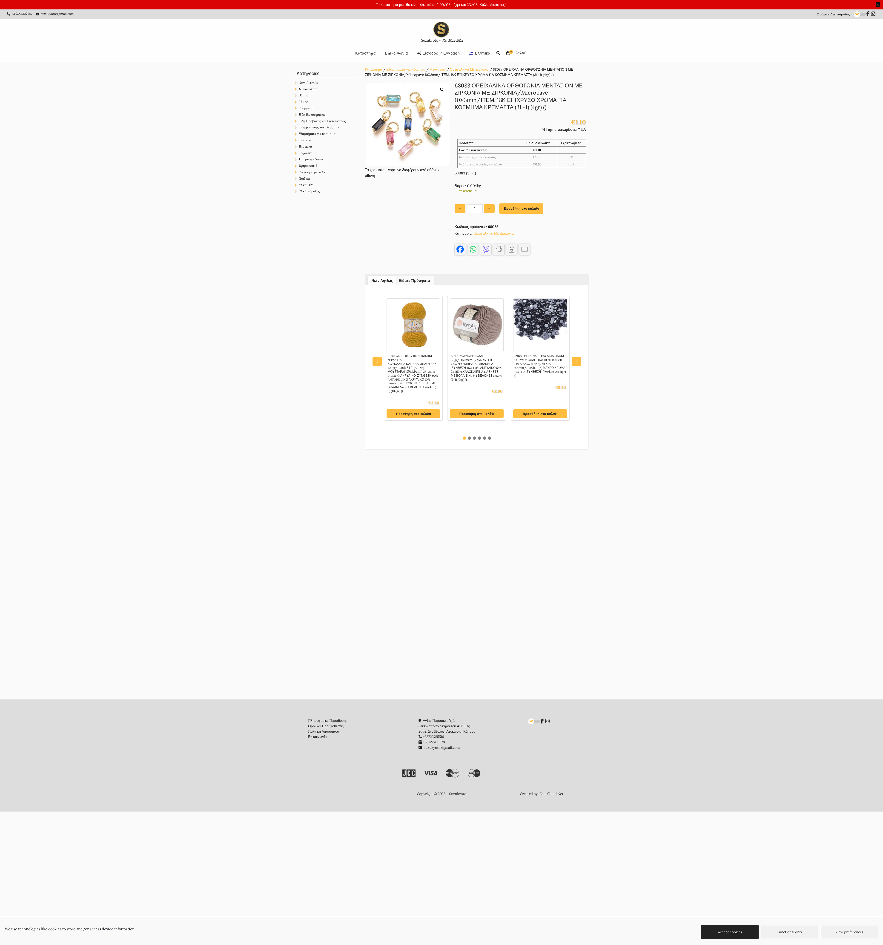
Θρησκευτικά (308, 166)
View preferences (849, 932)
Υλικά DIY (306, 185)
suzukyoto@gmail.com (57, 14)
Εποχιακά (305, 146)
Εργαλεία (305, 153)
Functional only (789, 932)
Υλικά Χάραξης (309, 191)
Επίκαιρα (305, 140)
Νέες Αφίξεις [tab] (382, 280)
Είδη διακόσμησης (312, 115)
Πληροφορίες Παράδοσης (327, 720)
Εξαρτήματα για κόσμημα (405, 69)
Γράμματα (306, 108)
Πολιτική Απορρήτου (323, 731)
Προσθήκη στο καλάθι (521, 208)
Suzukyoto (441, 32)
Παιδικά (304, 178)
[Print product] (498, 249)
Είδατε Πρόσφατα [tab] (414, 280)
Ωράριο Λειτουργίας (833, 14)
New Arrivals (308, 83)
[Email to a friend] (524, 249)
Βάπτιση (304, 95)
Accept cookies (730, 932)
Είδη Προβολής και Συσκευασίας (322, 121)
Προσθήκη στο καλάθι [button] (413, 414)
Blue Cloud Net (551, 794)
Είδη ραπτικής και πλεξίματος (319, 127)
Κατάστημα (373, 69)
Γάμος (303, 102)
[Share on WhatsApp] (473, 249)
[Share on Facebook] (460, 249)
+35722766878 (434, 742)
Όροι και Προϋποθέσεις (326, 726)
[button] (442, 90)
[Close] (878, 4)
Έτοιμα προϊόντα (311, 159)
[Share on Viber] (485, 249)
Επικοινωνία (317, 736)
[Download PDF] (511, 249)
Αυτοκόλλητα (308, 89)
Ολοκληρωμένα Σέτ (313, 172)
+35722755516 (21, 14)
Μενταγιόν (438, 69)
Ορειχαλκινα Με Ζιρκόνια (469, 69)
